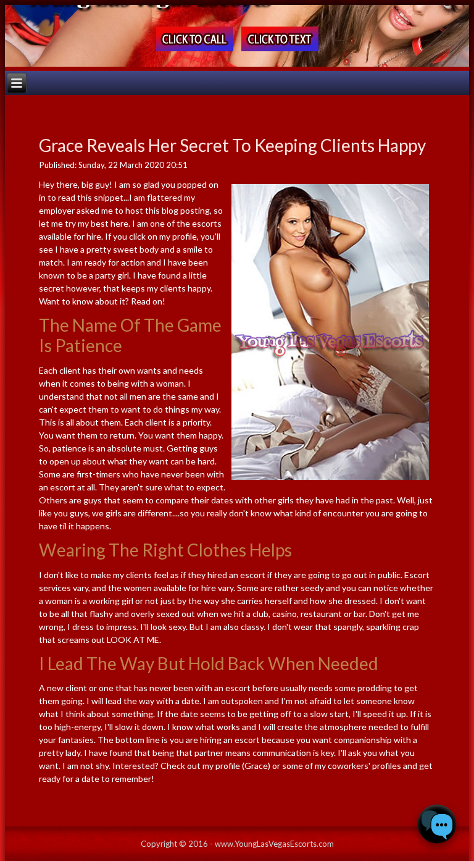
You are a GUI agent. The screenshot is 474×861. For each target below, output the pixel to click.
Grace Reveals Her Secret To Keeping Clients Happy (232, 145)
